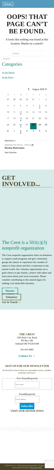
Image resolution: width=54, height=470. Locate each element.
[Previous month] (28, 89)
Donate (8, 4)
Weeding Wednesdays (15, 148)
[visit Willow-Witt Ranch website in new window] (16, 417)
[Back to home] (27, 4)
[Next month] (46, 89)
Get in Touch (9, 302)
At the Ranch (8, 72)
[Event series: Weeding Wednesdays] (32, 145)
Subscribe (27, 406)
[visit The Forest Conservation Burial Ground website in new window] (37, 417)
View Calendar (11, 152)
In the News (8, 77)
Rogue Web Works (36, 468)
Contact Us (25, 355)
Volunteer (11, 297)
